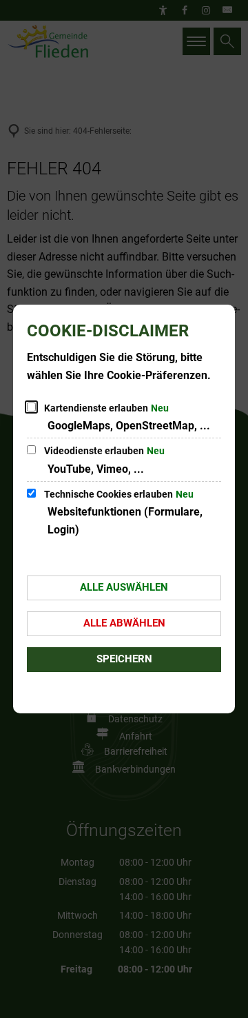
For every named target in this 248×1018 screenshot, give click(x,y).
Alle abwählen (124, 623)
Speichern (124, 659)
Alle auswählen (124, 587)
